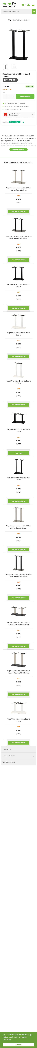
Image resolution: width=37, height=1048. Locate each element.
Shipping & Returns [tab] (9, 756)
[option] (6, 67)
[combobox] (16, 11)
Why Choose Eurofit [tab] (9, 762)
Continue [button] (19, 1044)
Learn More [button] (7, 1039)
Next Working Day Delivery (21, 20)
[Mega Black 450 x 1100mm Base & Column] (6, 67)
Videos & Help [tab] (7, 749)
